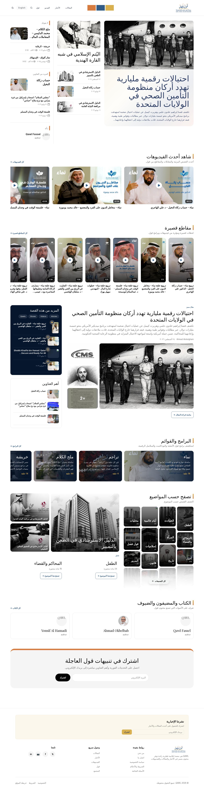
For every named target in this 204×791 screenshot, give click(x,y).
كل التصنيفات (160, 581)
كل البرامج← (15, 446)
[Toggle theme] (12, 8)
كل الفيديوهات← (17, 162)
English (21, 8)
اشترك (63, 677)
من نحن (141, 753)
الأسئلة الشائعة (138, 771)
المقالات (68, 8)
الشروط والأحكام (137, 766)
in (31, 754)
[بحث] (31, 7)
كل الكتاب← (15, 608)
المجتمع (97, 771)
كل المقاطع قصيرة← (18, 233)
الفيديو (47, 8)
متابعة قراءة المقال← (182, 415)
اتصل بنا (141, 757)
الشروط (32, 783)
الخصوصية (42, 783)
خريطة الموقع (21, 783)
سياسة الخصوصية (137, 762)
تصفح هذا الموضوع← (106, 576)
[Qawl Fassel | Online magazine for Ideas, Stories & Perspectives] (183, 7)
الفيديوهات (95, 762)
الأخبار (57, 8)
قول (37, 8)
